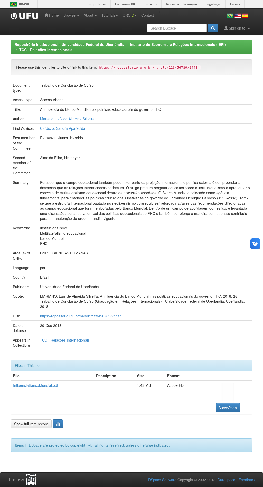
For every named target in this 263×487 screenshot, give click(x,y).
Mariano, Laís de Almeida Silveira (67, 118)
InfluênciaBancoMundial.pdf (35, 385)
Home (53, 15)
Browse (70, 15)
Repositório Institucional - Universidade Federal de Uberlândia (69, 44)
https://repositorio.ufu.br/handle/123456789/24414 (81, 315)
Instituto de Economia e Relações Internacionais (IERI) (178, 44)
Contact (147, 15)
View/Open (228, 407)
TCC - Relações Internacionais (45, 49)
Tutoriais (108, 15)
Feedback (247, 479)
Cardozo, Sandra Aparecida (62, 128)
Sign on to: (237, 28)
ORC (128, 15)
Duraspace (226, 479)
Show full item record (31, 423)
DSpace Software (162, 479)
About (89, 15)
